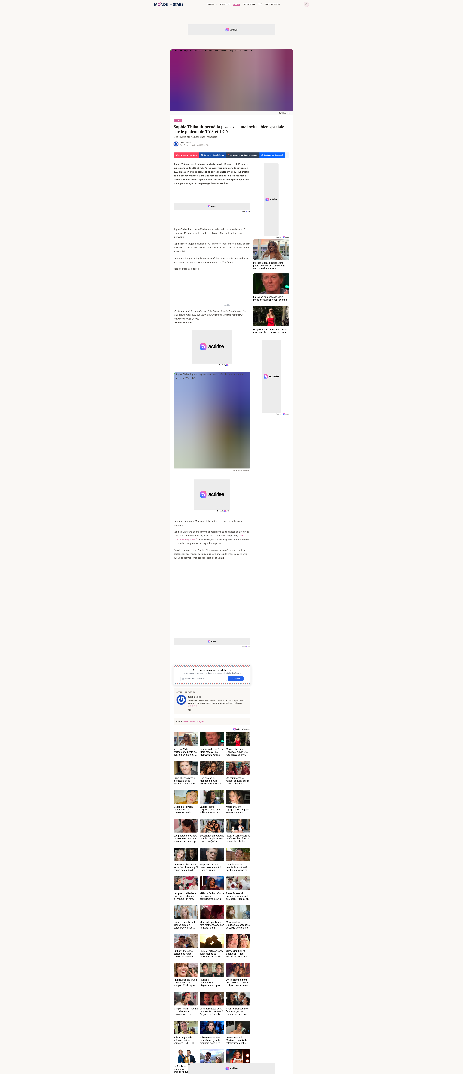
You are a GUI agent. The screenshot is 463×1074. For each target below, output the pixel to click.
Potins (178, 121)
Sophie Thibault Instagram (193, 721)
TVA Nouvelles (284, 113)
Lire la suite (192, 706)
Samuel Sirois (185, 142)
